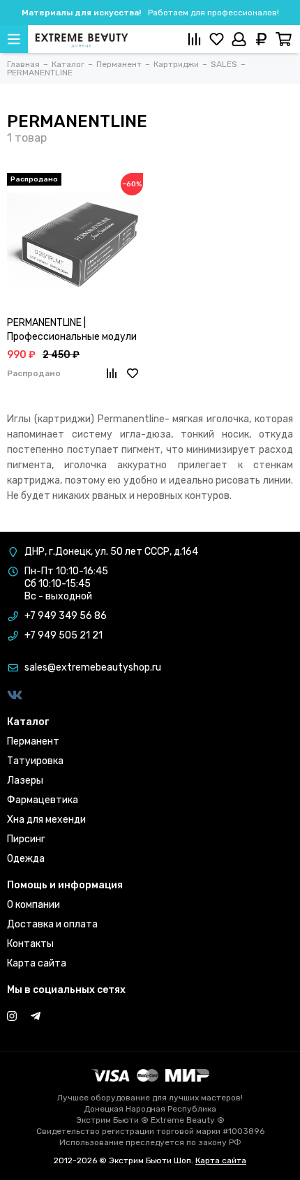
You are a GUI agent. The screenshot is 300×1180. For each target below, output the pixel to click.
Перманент (33, 741)
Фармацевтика (42, 800)
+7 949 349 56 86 (65, 616)
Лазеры (25, 780)
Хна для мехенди (46, 820)
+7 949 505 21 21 (63, 635)
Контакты (30, 944)
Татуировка (35, 761)
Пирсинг (26, 839)
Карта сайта (36, 963)
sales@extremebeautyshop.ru (92, 667)
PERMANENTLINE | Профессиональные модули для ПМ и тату (72, 330)
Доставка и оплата (52, 924)
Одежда (26, 859)
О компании (33, 905)
